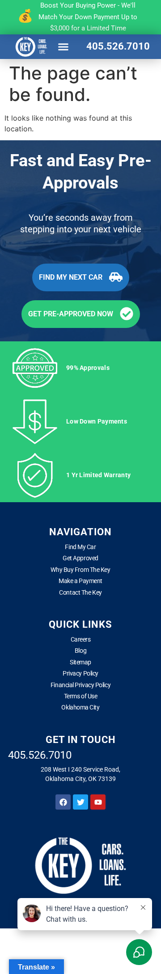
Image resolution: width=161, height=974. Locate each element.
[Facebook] (63, 802)
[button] (63, 46)
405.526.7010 (118, 46)
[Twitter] (80, 802)
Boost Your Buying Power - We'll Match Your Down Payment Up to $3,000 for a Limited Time (87, 16)
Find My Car (80, 546)
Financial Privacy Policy (80, 685)
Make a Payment (80, 580)
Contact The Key (80, 592)
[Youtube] (98, 802)
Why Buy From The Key (80, 569)
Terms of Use (80, 696)
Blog (80, 650)
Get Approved (80, 558)
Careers (81, 639)
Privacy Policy (80, 673)
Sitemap (80, 662)
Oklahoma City (80, 707)
